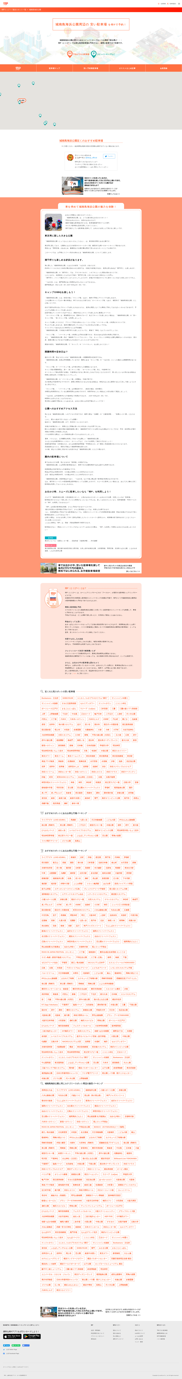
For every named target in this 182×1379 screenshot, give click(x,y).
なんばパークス (73, 1238)
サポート (137, 1325)
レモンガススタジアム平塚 (121, 968)
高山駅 (95, 878)
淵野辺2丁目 (118, 1031)
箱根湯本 (92, 952)
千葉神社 (54, 1159)
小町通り (110, 1185)
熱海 (62, 926)
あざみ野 (106, 884)
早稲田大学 (104, 746)
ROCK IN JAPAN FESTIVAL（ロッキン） (58, 952)
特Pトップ (6, 10)
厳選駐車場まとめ (162, 1333)
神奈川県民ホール (81, 1015)
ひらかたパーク (48, 830)
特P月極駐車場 (161, 1336)
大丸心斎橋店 (47, 1227)
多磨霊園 (77, 730)
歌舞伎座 (82, 761)
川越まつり (75, 1095)
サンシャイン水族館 (50, 703)
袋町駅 (72, 873)
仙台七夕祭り (69, 947)
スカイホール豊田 (113, 989)
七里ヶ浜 (83, 820)
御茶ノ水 (80, 740)
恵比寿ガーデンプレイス (108, 740)
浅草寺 (52, 767)
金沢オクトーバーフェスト (78, 931)
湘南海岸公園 (58, 878)
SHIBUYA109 (67, 698)
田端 (43, 777)
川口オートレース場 (105, 1190)
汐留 (113, 761)
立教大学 (127, 782)
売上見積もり (117, 1336)
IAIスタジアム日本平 (96, 963)
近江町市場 (46, 1190)
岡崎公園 (91, 984)
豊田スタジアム (72, 1010)
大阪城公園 (46, 1015)
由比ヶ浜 (61, 830)
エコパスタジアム (128, 994)
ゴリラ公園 (66, 841)
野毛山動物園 (97, 1015)
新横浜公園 (87, 1010)
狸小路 (80, 863)
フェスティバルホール (82, 1026)
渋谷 (104, 767)
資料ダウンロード (118, 1339)
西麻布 (89, 793)
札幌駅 (44, 1042)
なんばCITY (46, 1232)
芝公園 (70, 788)
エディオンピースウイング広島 (67, 889)
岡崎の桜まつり (132, 973)
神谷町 (89, 782)
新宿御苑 (61, 746)
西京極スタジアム (99, 1047)
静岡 (109, 957)
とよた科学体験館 (106, 984)
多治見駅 (94, 873)
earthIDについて (140, 1333)
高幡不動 (45, 803)
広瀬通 (126, 910)
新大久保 (125, 740)
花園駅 (72, 921)
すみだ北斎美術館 (69, 703)
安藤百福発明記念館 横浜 (121, 1259)
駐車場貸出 (173, 3)
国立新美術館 (127, 724)
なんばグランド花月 (89, 1232)
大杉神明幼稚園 (48, 735)
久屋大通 (62, 921)
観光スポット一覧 (19, 10)
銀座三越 (62, 798)
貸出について (117, 1330)
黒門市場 (73, 1232)
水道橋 (104, 761)
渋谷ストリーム (48, 772)
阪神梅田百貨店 (114, 1195)
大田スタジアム (64, 735)
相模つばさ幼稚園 (101, 1031)
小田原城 (61, 1021)
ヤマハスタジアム (112, 899)
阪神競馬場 (116, 1026)
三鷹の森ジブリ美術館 (128, 709)
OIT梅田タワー (68, 1031)
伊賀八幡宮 (60, 1143)
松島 (69, 878)
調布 (98, 793)
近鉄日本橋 (102, 863)
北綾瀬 (134, 719)
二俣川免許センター (50, 1031)
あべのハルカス (105, 1180)
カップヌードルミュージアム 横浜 (108, 1264)
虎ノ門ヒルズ (56, 793)
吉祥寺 (52, 724)
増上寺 (57, 730)
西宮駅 (129, 873)
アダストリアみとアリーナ (77, 968)
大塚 (100, 730)
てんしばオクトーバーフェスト (118, 926)
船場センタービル (49, 1201)
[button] (54, 124)
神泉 (72, 782)
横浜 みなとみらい (71, 1285)
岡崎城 (81, 984)
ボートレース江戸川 (50, 709)
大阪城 (57, 1015)
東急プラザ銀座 (48, 761)
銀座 (53, 798)
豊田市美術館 (96, 989)
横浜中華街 (87, 1285)
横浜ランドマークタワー (73, 1259)
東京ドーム (59, 756)
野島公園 (101, 1021)
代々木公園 (130, 714)
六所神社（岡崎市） (87, 1143)
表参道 (68, 793)
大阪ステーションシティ (105, 1211)
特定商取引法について (97, 1333)
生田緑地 (89, 1005)
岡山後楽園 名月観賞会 (51, 947)
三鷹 (113, 709)
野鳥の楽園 (116, 836)
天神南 (117, 857)
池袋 (120, 761)
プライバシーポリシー (97, 1336)
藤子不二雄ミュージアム (51, 1269)
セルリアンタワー (87, 703)
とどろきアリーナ (99, 968)
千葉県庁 (65, 1005)
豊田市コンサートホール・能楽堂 (55, 989)
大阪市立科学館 (48, 1021)
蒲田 (130, 788)
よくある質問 (139, 1336)
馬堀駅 (73, 820)
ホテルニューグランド (51, 1259)
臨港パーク (77, 1005)
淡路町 (95, 767)
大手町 (116, 730)
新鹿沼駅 (105, 878)
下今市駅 (126, 878)
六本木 (63, 719)
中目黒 (74, 714)
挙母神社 (84, 1148)
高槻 (64, 863)
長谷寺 (44, 1195)
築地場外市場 (47, 788)
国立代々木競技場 (111, 724)
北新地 (108, 868)
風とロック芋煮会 (99, 947)
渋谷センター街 (64, 772)
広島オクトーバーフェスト (52, 942)
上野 (43, 714)
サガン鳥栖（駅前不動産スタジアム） (57, 957)
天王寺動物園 (96, 820)
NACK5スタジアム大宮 (71, 1042)
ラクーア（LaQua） (88, 709)
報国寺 (129, 1153)
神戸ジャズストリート (93, 926)
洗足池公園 (130, 761)
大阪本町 (92, 915)
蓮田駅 (68, 868)
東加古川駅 (129, 868)
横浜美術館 (108, 1169)
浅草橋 (61, 767)
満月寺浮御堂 (47, 1280)
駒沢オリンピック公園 (111, 798)
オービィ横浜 (122, 1169)
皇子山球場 (46, 889)
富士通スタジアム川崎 (118, 889)
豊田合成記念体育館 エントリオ (112, 952)
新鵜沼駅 (45, 878)
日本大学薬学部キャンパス (67, 1073)
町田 (51, 777)
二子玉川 (109, 714)
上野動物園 (53, 714)
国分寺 (97, 724)
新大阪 (135, 825)
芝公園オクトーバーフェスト (88, 788)
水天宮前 (93, 761)
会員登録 (163, 3)
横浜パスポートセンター (88, 1068)
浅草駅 (85, 767)
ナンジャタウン (105, 703)
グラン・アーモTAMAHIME (118, 1015)
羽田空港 (60, 788)
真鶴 (134, 863)
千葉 (125, 957)
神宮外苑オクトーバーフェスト (54, 782)
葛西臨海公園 (119, 788)
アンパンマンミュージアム (91, 1206)
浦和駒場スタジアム (50, 894)
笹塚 (136, 782)
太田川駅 (83, 873)
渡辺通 (98, 857)
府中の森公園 (47, 740)
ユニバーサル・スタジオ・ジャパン (56, 1274)
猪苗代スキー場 (96, 825)
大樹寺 (72, 1143)
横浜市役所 (116, 999)
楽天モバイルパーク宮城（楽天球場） (92, 1036)
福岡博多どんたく (131, 942)
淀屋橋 (44, 921)
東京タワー (46, 756)
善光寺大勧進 (47, 1101)
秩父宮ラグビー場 (112, 782)
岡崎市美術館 (107, 978)
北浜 (102, 921)
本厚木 (75, 973)
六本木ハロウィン (77, 719)
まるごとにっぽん (69, 709)
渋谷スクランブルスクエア (120, 767)
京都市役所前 (47, 868)
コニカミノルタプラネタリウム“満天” (92, 698)
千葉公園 (133, 1005)
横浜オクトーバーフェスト (79, 936)
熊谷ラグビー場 (77, 899)
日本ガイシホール (92, 1227)
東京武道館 (90, 756)
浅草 (43, 767)
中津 (43, 873)
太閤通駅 (52, 873)
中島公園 (126, 1036)
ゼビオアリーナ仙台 (50, 963)
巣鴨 (86, 735)
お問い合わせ (139, 1339)
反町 (82, 857)
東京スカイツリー (119, 751)
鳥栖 (117, 957)
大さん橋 (127, 1063)
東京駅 (129, 756)
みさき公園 (103, 1248)
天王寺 (112, 1010)
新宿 (135, 740)
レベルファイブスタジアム (80, 830)
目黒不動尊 (110, 777)
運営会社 (93, 1339)
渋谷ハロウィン (81, 772)
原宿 (43, 724)
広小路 (118, 735)
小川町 (77, 735)
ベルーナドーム (48, 973)
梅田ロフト (107, 1201)
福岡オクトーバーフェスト (103, 931)
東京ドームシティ (75, 756)
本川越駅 (98, 868)
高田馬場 (56, 803)
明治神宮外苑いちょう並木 (52, 751)
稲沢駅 (53, 884)
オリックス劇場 (61, 1174)
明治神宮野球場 (73, 751)
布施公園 (45, 1078)
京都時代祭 (83, 947)
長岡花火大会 (47, 1090)
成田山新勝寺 (116, 1274)
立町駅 (78, 868)
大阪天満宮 (131, 1201)
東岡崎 (122, 921)
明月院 (44, 1159)
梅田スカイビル (87, 1021)
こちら (74, 673)
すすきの (110, 1222)
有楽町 (94, 751)
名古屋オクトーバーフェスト (53, 936)
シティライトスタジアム (97, 894)
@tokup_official (91, 158)
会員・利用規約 (95, 1330)
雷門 (96, 798)
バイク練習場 (161, 1339)
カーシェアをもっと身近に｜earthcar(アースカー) (15, 1367)
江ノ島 (57, 1285)
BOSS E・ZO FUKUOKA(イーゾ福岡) (109, 1127)
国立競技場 (46, 730)
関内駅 (71, 1068)
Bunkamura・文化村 (50, 698)
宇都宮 (64, 963)
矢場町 (97, 1042)
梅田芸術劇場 (63, 1026)
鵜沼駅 (44, 884)
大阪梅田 (86, 973)
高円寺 (126, 798)
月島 (85, 751)
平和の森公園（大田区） (102, 735)
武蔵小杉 (132, 921)
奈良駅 (44, 1036)
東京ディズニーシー (75, 1169)
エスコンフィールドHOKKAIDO (121, 963)
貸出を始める (117, 1333)
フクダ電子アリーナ (50, 841)
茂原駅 (87, 868)
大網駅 (63, 873)
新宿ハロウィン (48, 746)
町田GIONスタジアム (65, 777)
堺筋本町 (73, 915)
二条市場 (76, 1222)
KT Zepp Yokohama (50, 1005)
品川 (79, 724)
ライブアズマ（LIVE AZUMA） (54, 820)
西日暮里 (79, 793)
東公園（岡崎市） (67, 825)
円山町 (115, 719)
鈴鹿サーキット (64, 1153)
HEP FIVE (109, 1216)
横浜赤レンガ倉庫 (49, 1264)
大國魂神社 (89, 730)
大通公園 (114, 1036)
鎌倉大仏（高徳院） (59, 1195)
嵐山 (108, 973)
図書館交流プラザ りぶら (126, 978)
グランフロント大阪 (127, 1211)
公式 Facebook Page (12, 1353)
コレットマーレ (124, 1190)
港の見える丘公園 (101, 999)
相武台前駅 (106, 873)
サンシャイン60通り (120, 698)
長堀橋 (63, 915)
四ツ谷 (87, 724)
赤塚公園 (120, 793)
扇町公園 (73, 1021)
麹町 (66, 803)
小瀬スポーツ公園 (49, 899)
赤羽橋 (131, 793)
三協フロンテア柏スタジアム (53, 1068)
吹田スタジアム (84, 1031)
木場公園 (104, 751)
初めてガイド (139, 1330)
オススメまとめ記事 (127, 68)
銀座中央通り (75, 798)
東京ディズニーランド (83, 1274)
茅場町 (107, 788)
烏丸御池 (45, 926)
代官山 (44, 719)
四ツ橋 (59, 868)
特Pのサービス (161, 1325)
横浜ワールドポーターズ (70, 1264)
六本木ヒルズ (93, 719)
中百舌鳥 (45, 915)
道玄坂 (44, 798)
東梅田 (73, 857)
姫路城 (78, 1227)
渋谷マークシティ (128, 772)
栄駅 (70, 926)
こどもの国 (110, 820)
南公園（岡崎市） (49, 825)
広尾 (127, 735)
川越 (49, 999)
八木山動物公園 (100, 910)
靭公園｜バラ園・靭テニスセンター (116, 1073)
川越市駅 (118, 873)
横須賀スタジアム (118, 894)
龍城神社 (118, 973)
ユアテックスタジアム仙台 (72, 894)
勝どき (125, 719)
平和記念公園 (81, 957)
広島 (43, 968)
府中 (135, 735)
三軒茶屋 (104, 709)
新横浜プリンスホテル (127, 1185)
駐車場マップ (54, 68)
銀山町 (114, 863)
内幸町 (106, 719)
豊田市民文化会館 (80, 989)
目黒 (100, 777)
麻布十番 (75, 803)
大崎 (107, 730)
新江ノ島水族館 (77, 963)
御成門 (70, 740)
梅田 (106, 1042)
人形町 (119, 714)
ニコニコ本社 (120, 703)
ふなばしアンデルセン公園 (87, 836)
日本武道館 (91, 746)
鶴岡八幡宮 (64, 1222)
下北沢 (65, 714)
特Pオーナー (116, 1325)
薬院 (72, 863)
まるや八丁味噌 (67, 978)
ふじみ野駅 (78, 884)
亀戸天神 (98, 714)
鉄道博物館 (118, 1068)
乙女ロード (85, 714)
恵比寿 (91, 740)
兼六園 (67, 1015)
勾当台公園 (115, 910)
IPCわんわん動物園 (127, 820)
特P (92, 1325)
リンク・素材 (139, 1342)
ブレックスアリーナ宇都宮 (94, 889)
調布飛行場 (108, 793)
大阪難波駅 (60, 1047)
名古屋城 (84, 1132)
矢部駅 (129, 1031)
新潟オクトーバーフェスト (52, 931)
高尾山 (136, 798)
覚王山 (55, 863)
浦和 (119, 825)
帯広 (83, 915)
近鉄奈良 (113, 915)
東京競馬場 (103, 756)
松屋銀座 (71, 761)
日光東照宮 (62, 1132)
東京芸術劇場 (117, 756)
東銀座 (61, 761)
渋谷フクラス (111, 772)
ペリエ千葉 (46, 1174)
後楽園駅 (60, 740)
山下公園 (105, 1068)
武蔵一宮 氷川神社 (63, 1227)
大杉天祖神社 (128, 730)
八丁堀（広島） (97, 957)
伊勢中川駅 (65, 884)
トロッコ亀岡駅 (93, 884)
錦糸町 (87, 798)
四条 (54, 926)
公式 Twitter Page (11, 1349)
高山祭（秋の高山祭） (93, 1095)
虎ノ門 (44, 793)
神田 (80, 782)
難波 (71, 1047)
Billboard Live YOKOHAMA (125, 1159)
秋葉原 (98, 782)
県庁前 (107, 857)
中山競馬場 (46, 1063)
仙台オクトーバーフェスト (105, 936)
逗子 (54, 915)
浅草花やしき (73, 767)
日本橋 (80, 746)
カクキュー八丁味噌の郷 (88, 978)
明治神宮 (116, 746)
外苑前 (67, 730)
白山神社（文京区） (86, 777)
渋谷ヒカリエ (97, 772)
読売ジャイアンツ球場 (123, 884)
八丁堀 (53, 719)
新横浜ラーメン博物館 (95, 1195)
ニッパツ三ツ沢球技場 (120, 905)
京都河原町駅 (47, 1047)
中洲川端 (134, 915)
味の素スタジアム (66, 724)
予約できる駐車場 (162, 1330)
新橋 (71, 746)
